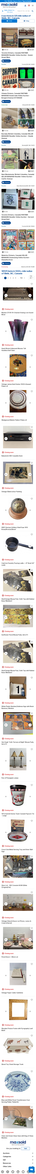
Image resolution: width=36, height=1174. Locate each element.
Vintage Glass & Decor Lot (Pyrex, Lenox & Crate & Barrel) (16, 922)
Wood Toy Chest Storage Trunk (12, 1064)
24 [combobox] (31, 278)
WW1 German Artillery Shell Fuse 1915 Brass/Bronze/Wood (14, 528)
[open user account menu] (25, 5)
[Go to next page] (24, 278)
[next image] (30, 295)
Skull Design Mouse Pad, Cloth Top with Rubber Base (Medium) (17, 600)
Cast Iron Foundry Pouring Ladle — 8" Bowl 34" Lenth (17, 564)
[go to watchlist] (29, 5)
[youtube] (23, 1172)
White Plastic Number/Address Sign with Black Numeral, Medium (17, 707)
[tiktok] (28, 1172)
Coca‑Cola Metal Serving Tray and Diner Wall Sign (17, 850)
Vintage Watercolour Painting (11, 491)
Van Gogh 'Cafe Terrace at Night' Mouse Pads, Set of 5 (17, 743)
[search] (32, 11)
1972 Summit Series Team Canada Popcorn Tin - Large (17, 815)
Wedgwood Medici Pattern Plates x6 (14, 420)
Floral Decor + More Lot (9, 957)
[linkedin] (18, 1172)
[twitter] (13, 1172)
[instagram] (2, 1172)
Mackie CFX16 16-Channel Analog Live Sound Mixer (17, 313)
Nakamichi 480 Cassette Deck (12, 456)
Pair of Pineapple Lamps (9, 778)
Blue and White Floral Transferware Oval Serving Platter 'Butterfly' (15, 1101)
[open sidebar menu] (33, 5)
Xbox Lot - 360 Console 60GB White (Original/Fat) (14, 886)
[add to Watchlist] (32, 284)
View (31, 276)
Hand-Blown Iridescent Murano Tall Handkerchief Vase (13, 349)
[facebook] (7, 1172)
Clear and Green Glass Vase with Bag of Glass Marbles (17, 1137)
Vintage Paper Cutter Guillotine (12, 993)
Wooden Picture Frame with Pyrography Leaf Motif (17, 1029)
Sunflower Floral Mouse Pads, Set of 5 (14, 635)
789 (21, 278)
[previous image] (6, 295)
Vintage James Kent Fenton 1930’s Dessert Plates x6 (16, 385)
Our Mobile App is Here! (18, 1)
